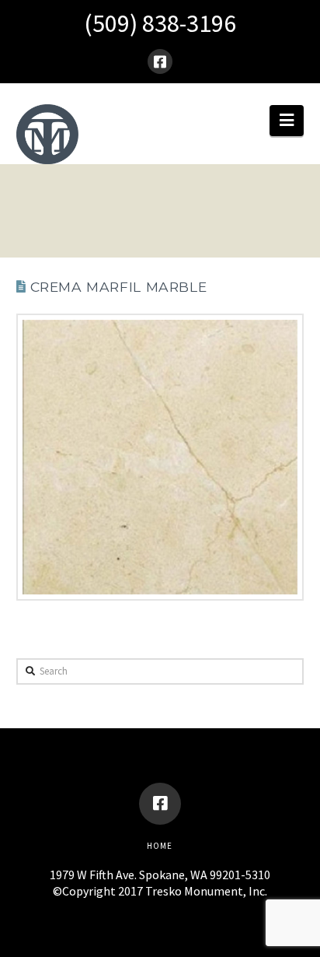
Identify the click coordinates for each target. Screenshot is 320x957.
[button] (287, 120)
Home (159, 845)
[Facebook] (160, 61)
